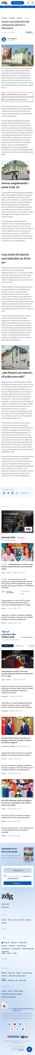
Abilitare (4, 973)
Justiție (3, 920)
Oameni (18, 973)
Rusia (20, 645)
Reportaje (11, 973)
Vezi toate (21, 537)
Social (3, 608)
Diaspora (4, 946)
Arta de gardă (15, 949)
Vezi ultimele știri (26, 637)
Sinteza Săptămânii (10, 592)
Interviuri (4, 976)
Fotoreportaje (27, 973)
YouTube (15, 1024)
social (14, 953)
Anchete (4, 980)
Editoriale (12, 946)
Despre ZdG (5, 904)
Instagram (26, 1024)
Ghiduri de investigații (8, 997)
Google (12, 1029)
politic (9, 953)
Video (8, 572)
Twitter (18, 1029)
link (6, 526)
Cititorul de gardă (27, 949)
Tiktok (23, 1029)
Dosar (10, 991)
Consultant (5, 951)
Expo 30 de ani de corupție (17, 976)
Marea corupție (18, 991)
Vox (16, 980)
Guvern (8, 645)
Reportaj (11, 980)
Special (4, 968)
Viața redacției (21, 946)
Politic (3, 623)
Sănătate (14, 942)
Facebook (20, 1024)
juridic (3, 953)
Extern (29, 920)
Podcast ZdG (22, 942)
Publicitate (5, 907)
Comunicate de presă (8, 746)
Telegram (9, 1024)
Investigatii (12, 18)
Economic (4, 696)
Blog (3, 938)
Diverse (3, 923)
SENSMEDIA (21, 1049)
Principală (4, 18)
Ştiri (3, 915)
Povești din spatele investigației (11, 994)
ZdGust (4, 959)
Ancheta (19, 18)
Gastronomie (5, 949)
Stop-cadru (22, 980)
